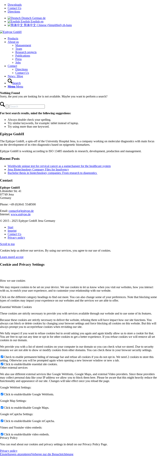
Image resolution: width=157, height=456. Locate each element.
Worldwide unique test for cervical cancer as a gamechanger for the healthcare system (59, 166)
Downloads (15, 4)
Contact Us (14, 8)
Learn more (7, 257)
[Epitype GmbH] (11, 32)
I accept (18, 257)
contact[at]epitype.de (21, 210)
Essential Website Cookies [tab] (16, 307)
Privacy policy (8, 450)
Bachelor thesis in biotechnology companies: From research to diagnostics (52, 173)
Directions (14, 11)
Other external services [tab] (14, 367)
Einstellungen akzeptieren (15, 454)
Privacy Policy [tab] (9, 437)
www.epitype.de (21, 214)
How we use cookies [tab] (12, 280)
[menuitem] (82, 4)
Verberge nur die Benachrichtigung (52, 454)
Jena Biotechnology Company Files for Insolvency (38, 169)
